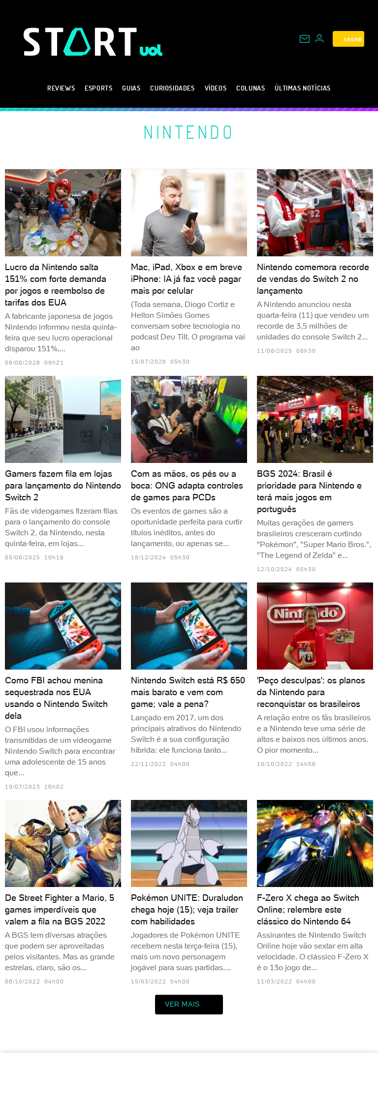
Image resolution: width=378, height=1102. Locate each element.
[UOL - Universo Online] (151, 50)
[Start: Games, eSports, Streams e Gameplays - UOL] (82, 41)
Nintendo (189, 132)
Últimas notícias (303, 87)
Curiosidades (172, 87)
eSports (98, 87)
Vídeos (216, 87)
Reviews (61, 87)
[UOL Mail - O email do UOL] (305, 39)
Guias (131, 87)
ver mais (182, 1004)
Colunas (250, 87)
